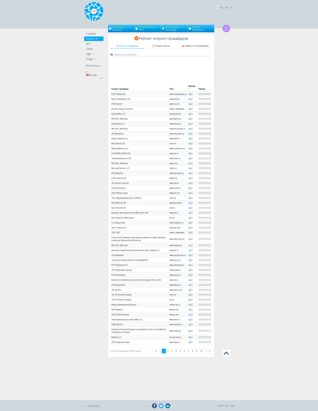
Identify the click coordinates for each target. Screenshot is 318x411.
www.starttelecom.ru (177, 255)
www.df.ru (173, 178)
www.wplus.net (175, 118)
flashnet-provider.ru (177, 128)
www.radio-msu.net (177, 239)
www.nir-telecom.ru (177, 148)
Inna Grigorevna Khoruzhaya (122, 217)
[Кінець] (210, 351)
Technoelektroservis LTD (121, 158)
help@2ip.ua (95, 406)
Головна (91, 34)
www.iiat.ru (173, 280)
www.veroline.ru (175, 324)
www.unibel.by (175, 330)
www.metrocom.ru (176, 173)
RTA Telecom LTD (118, 143)
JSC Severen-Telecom (120, 183)
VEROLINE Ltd (117, 324)
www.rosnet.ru (175, 188)
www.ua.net (174, 309)
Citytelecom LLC (118, 123)
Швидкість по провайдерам (196, 45)
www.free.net (174, 193)
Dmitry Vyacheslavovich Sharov (123, 304)
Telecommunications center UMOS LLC (127, 319)
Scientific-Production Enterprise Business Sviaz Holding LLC (135, 250)
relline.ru (173, 168)
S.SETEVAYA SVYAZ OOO (121, 153)
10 (201, 351)
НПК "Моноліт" (117, 309)
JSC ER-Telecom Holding (121, 294)
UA (217, 7)
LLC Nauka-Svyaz (118, 222)
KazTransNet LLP (118, 113)
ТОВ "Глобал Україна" (120, 314)
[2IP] (94, 11)
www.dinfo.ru (174, 138)
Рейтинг (202, 89)
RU (221, 7)
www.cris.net (174, 103)
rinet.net (172, 294)
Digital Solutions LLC (119, 138)
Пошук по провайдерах (129, 45)
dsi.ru (171, 299)
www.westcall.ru (175, 202)
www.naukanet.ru (176, 222)
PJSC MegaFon (117, 173)
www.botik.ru (174, 99)
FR (231, 7)
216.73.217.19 (117, 29)
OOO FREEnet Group (119, 193)
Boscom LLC (116, 337)
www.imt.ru (173, 212)
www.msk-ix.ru (175, 260)
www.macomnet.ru (176, 133)
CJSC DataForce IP (118, 178)
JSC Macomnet (117, 133)
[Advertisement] (161, 12)
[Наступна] (206, 351)
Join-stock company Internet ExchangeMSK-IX (129, 260)
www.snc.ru (173, 153)
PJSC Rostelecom (118, 94)
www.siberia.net (175, 289)
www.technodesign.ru (177, 94)
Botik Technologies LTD (120, 99)
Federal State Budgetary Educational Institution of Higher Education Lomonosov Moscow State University (138, 239)
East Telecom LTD (118, 207)
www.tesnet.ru (175, 158)
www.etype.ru (174, 342)
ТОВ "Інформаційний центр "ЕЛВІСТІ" (126, 198)
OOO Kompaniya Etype (120, 342)
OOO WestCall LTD (118, 202)
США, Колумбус (171, 29)
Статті (89, 49)
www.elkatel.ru (175, 284)
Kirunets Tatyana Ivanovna (122, 108)
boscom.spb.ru (175, 337)
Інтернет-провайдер (120, 89)
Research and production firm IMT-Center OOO (129, 212)
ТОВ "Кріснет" (117, 103)
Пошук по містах (163, 45)
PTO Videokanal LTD (119, 265)
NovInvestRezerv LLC (119, 148)
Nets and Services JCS (120, 168)
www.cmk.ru (174, 183)
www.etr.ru (173, 163)
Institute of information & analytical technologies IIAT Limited (136, 280)
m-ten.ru (172, 143)
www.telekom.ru (175, 245)
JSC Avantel (116, 289)
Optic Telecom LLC (119, 227)
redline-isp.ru (174, 304)
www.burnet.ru (175, 275)
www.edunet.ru (175, 123)
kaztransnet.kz (175, 113)
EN (226, 7)
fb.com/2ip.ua (94, 65)
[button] (93, 39)
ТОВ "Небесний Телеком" (121, 270)
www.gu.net (174, 314)
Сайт (171, 89)
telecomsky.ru (175, 270)
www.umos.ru (174, 319)
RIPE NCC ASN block (119, 118)
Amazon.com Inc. (198, 29)
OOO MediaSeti (117, 255)
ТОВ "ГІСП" (115, 232)
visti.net (172, 198)
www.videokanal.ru (176, 265)
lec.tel (171, 217)
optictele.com (174, 227)
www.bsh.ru (174, 250)
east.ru (172, 207)
